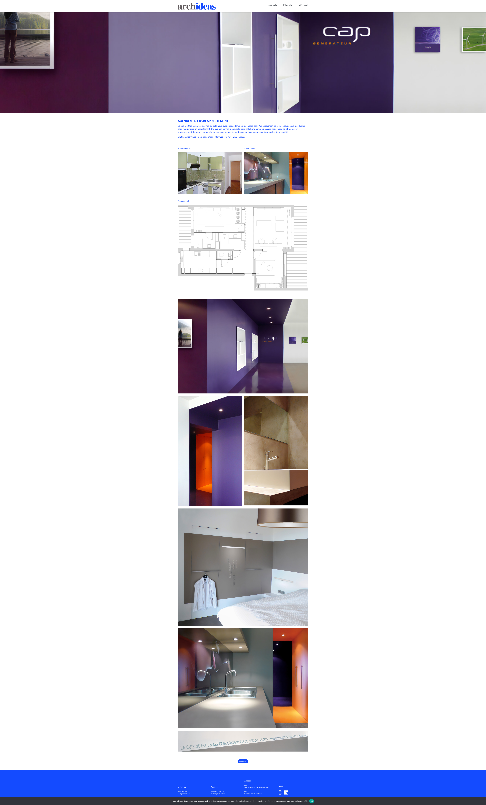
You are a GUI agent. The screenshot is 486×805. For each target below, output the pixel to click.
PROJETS (287, 5)
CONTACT (303, 5)
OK (311, 801)
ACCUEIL (272, 5)
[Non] (482, 801)
